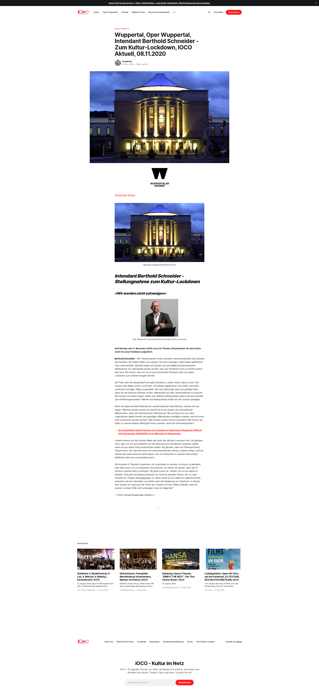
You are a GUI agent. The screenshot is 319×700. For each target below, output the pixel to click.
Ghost (239, 641)
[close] (316, 3)
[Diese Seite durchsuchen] (209, 12)
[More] (174, 12)
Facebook (141, 641)
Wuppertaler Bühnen (125, 195)
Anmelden (218, 12)
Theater (124, 12)
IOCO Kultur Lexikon (206, 641)
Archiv (190, 641)
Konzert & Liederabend (158, 12)
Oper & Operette (110, 12)
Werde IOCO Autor (125, 641)
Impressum (155, 641)
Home (96, 12)
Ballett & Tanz (138, 12)
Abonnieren (233, 12)
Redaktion (127, 61)
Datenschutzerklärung (173, 641)
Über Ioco (109, 641)
